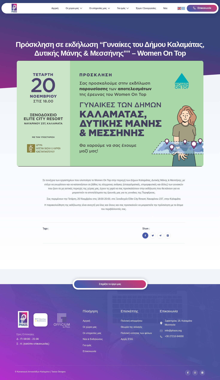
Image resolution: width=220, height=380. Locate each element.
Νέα (165, 8)
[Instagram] (195, 372)
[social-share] (145, 236)
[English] (179, 8)
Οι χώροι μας (72, 8)
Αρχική (54, 8)
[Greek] (183, 8)
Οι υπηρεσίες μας (98, 8)
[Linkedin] (202, 372)
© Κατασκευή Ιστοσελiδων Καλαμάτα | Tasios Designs (40, 371)
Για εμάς (121, 8)
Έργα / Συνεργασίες (146, 8)
